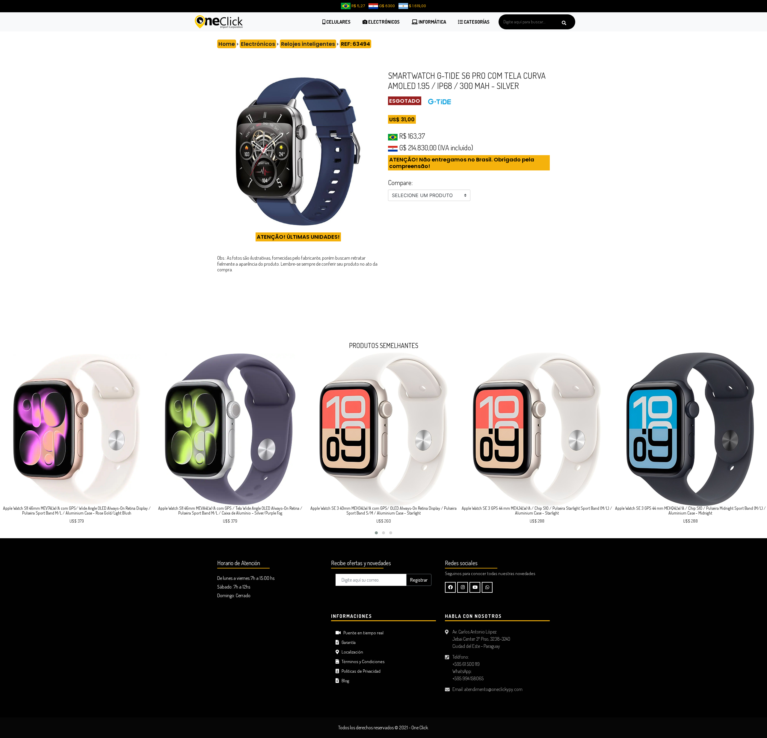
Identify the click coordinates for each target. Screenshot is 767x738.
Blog (344, 680)
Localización (351, 652)
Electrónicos (383, 22)
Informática (432, 22)
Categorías (476, 22)
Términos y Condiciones (362, 661)
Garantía (347, 642)
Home (226, 44)
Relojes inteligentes (308, 44)
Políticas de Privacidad (360, 671)
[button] (376, 533)
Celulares (338, 22)
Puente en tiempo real (362, 633)
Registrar (419, 580)
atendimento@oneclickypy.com (493, 689)
